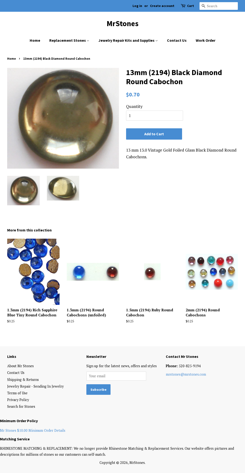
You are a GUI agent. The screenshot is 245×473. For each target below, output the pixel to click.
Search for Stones (21, 406)
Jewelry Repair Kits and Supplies (126, 40)
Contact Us (177, 40)
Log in (137, 6)
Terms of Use (17, 393)
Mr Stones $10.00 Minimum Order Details (32, 430)
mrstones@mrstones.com (186, 374)
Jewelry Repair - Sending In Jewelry (35, 386)
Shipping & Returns (23, 379)
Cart (190, 6)
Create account (162, 6)
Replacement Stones (68, 40)
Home (35, 40)
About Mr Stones (20, 366)
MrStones (123, 23)
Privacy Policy (18, 399)
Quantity (134, 106)
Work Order (205, 40)
